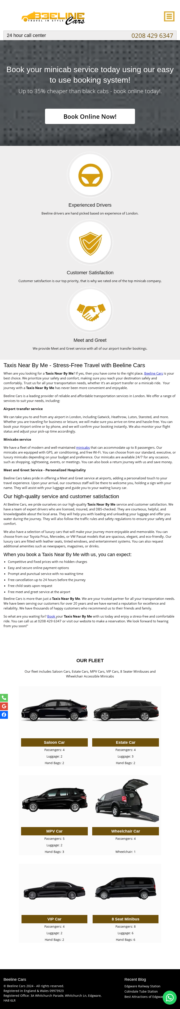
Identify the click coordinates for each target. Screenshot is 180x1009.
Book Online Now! (90, 116)
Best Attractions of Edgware (144, 997)
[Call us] (4, 698)
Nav (169, 16)
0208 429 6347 (152, 35)
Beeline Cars (153, 373)
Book (51, 616)
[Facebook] (4, 715)
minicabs (83, 447)
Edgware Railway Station (142, 986)
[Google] (4, 706)
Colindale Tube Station (141, 991)
